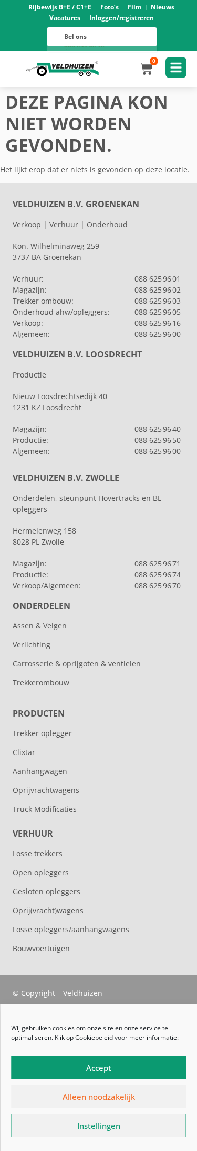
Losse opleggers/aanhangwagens (71, 929)
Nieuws (162, 7)
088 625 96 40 (157, 429)
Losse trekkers (38, 853)
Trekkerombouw (41, 683)
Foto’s (109, 7)
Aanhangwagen (40, 771)
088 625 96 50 (157, 440)
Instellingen (98, 1125)
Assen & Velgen (40, 626)
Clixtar (24, 752)
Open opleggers (41, 872)
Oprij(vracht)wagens (48, 910)
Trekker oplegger (42, 733)
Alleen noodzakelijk (99, 1096)
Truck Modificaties (45, 809)
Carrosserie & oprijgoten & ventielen (77, 664)
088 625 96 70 (157, 586)
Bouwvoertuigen (41, 948)
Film (135, 7)
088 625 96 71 (157, 563)
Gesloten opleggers (46, 891)
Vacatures (64, 17)
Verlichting (31, 645)
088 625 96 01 (157, 279)
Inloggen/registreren (121, 17)
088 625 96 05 (157, 312)
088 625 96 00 (157, 334)
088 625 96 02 (157, 290)
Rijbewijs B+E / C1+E (59, 7)
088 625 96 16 (157, 323)
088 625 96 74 (157, 574)
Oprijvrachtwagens (46, 790)
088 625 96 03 (157, 301)
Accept (98, 1067)
